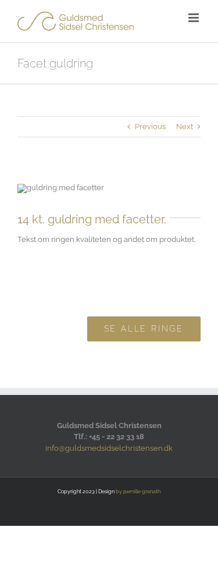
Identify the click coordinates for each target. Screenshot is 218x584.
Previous (150, 126)
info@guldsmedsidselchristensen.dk (109, 448)
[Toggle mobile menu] (194, 18)
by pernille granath (138, 491)
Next (184, 126)
